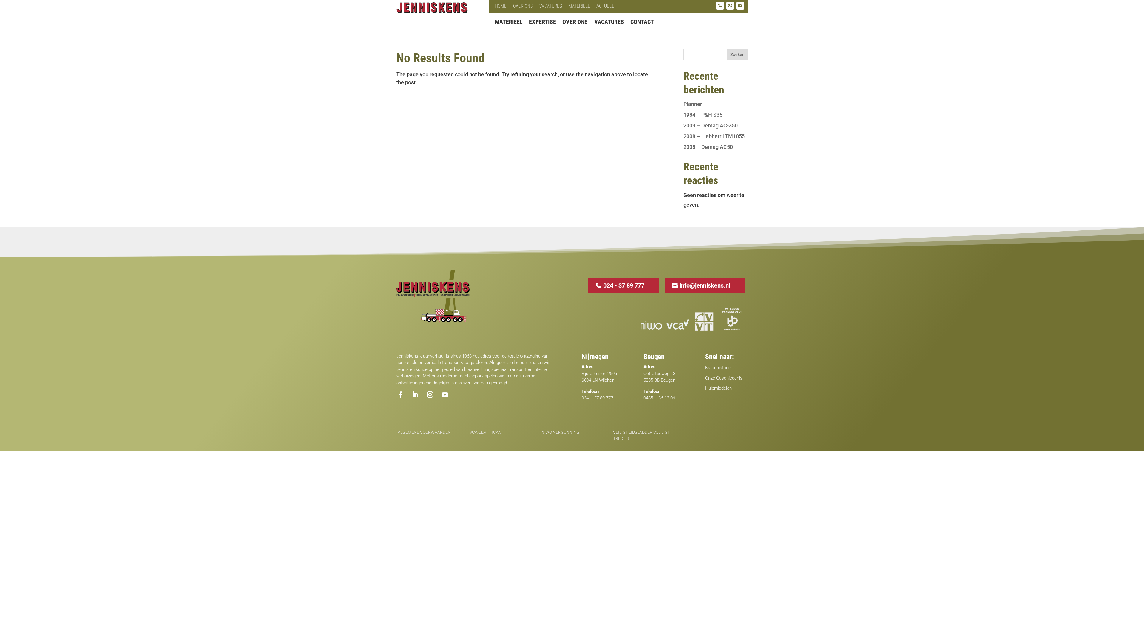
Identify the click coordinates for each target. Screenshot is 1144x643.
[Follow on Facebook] (400, 394)
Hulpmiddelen (718, 388)
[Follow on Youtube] (445, 394)
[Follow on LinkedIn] (415, 394)
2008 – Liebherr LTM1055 (714, 136)
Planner (692, 104)
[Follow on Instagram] (430, 394)
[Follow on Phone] (720, 6)
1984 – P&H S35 (702, 115)
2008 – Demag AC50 (708, 147)
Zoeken (737, 54)
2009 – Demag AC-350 (710, 125)
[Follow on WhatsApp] (730, 6)
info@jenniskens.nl (705, 285)
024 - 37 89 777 (623, 285)
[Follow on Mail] (740, 6)
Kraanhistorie (718, 367)
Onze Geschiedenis (723, 378)
